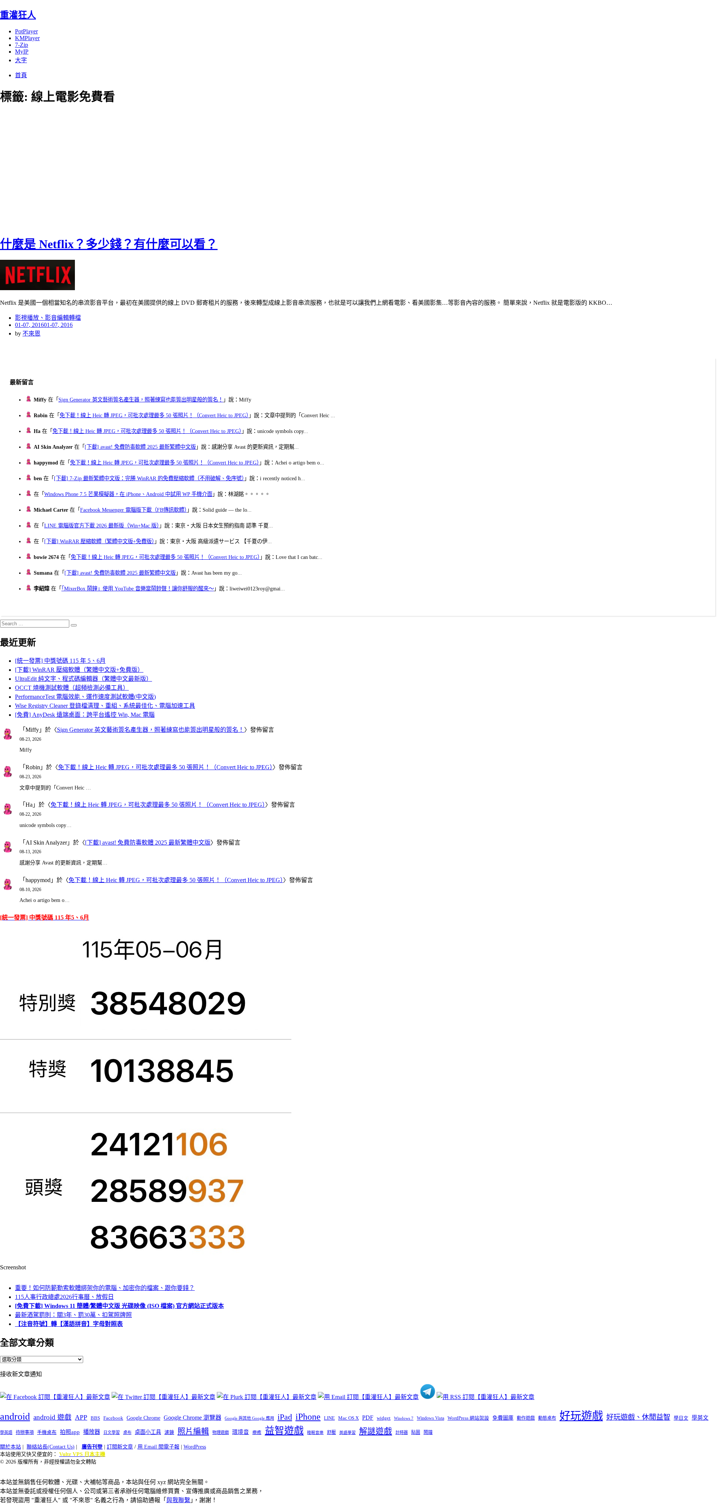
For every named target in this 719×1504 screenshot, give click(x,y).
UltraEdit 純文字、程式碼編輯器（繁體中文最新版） (83, 679)
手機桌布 (47, 1432)
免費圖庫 (502, 1418)
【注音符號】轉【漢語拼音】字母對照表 (69, 1324)
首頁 (21, 75)
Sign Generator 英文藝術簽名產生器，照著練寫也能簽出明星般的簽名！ (140, 400)
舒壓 (331, 1432)
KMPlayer (27, 38)
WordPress (194, 1447)
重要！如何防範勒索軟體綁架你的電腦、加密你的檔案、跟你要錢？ (105, 1288)
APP (81, 1417)
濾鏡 (169, 1432)
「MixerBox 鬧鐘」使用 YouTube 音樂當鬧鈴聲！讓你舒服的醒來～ (137, 589)
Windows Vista (430, 1418)
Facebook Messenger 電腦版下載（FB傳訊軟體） (133, 510)
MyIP (21, 51)
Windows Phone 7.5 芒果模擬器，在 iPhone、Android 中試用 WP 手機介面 (128, 494)
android (15, 1416)
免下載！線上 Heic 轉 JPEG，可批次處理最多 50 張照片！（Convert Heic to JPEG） (154, 415)
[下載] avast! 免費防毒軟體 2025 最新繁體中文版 (140, 447)
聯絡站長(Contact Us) (51, 1447)
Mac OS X (348, 1418)
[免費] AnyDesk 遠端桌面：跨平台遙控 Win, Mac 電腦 (85, 715)
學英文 (700, 1418)
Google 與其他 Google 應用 (249, 1418)
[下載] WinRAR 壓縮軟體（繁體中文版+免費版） (99, 541)
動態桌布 (547, 1418)
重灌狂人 (18, 15)
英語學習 (347, 1433)
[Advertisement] (135, 168)
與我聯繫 (178, 1500)
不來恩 (31, 333)
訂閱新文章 (120, 1447)
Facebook (113, 1418)
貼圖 (415, 1432)
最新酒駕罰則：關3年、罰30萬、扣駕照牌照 (73, 1315)
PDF (367, 1417)
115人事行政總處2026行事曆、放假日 (64, 1297)
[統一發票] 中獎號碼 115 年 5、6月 (60, 661)
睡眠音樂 (315, 1433)
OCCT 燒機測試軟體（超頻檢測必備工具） (72, 688)
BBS (95, 1418)
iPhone (308, 1417)
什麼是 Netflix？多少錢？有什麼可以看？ (109, 244)
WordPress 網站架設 (468, 1418)
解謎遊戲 (375, 1431)
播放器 (91, 1432)
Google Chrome (143, 1418)
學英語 (6, 1432)
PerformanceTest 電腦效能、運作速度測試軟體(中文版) (85, 697)
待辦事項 (25, 1432)
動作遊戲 (526, 1418)
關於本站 (10, 1447)
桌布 (127, 1432)
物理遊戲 (220, 1432)
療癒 (256, 1432)
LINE (329, 1418)
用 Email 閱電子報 (158, 1447)
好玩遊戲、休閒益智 (638, 1417)
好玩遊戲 (581, 1416)
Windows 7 (403, 1418)
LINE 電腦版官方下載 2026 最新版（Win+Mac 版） (101, 526)
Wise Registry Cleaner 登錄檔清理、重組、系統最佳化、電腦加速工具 (105, 706)
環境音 (240, 1432)
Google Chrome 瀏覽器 (192, 1417)
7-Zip (21, 45)
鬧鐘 (428, 1432)
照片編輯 (193, 1431)
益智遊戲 (284, 1430)
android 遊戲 (52, 1417)
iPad (284, 1417)
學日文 (681, 1418)
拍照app (70, 1432)
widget (384, 1418)
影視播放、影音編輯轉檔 (48, 318)
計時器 (401, 1432)
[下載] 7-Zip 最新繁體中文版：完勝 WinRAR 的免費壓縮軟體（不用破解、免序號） (149, 478)
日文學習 (111, 1432)
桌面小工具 (148, 1432)
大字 (21, 60)
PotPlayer (26, 31)
